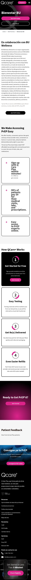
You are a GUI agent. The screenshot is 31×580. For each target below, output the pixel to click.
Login (2, 525)
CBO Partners (11, 31)
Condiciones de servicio (7, 506)
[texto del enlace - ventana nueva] (28, 574)
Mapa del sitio (5, 517)
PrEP (2, 539)
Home (4, 31)
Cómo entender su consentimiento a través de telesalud (10, 513)
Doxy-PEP (4, 542)
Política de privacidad (7, 509)
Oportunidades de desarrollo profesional (12, 502)
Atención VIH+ (5, 545)
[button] (29, 2)
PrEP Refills (4, 528)
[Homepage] (7, 2)
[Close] (25, 562)
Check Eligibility (15, 573)
